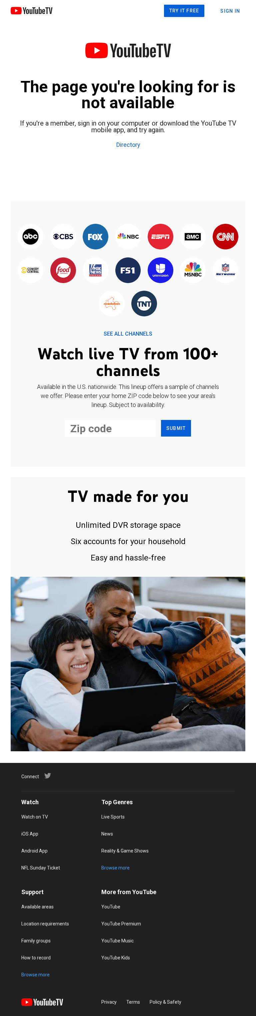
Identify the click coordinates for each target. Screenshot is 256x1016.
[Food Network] (63, 270)
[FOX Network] (95, 237)
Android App (34, 850)
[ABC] (30, 237)
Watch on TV (34, 817)
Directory (128, 145)
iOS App (29, 834)
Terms (133, 1002)
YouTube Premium (121, 923)
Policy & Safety (165, 1002)
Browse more (115, 867)
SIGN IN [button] (230, 11)
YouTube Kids (115, 957)
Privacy (109, 1002)
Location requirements (45, 923)
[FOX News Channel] (95, 270)
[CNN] (225, 237)
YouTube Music (117, 940)
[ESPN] (160, 237)
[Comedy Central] (30, 270)
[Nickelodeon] (112, 304)
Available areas (37, 906)
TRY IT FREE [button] (184, 10)
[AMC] (193, 237)
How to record (36, 957)
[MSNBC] (193, 270)
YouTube (110, 906)
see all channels (128, 334)
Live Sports (113, 817)
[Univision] (160, 270)
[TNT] (144, 304)
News (107, 834)
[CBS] (63, 237)
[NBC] (128, 237)
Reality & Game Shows (125, 850)
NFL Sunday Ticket (40, 867)
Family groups (36, 940)
